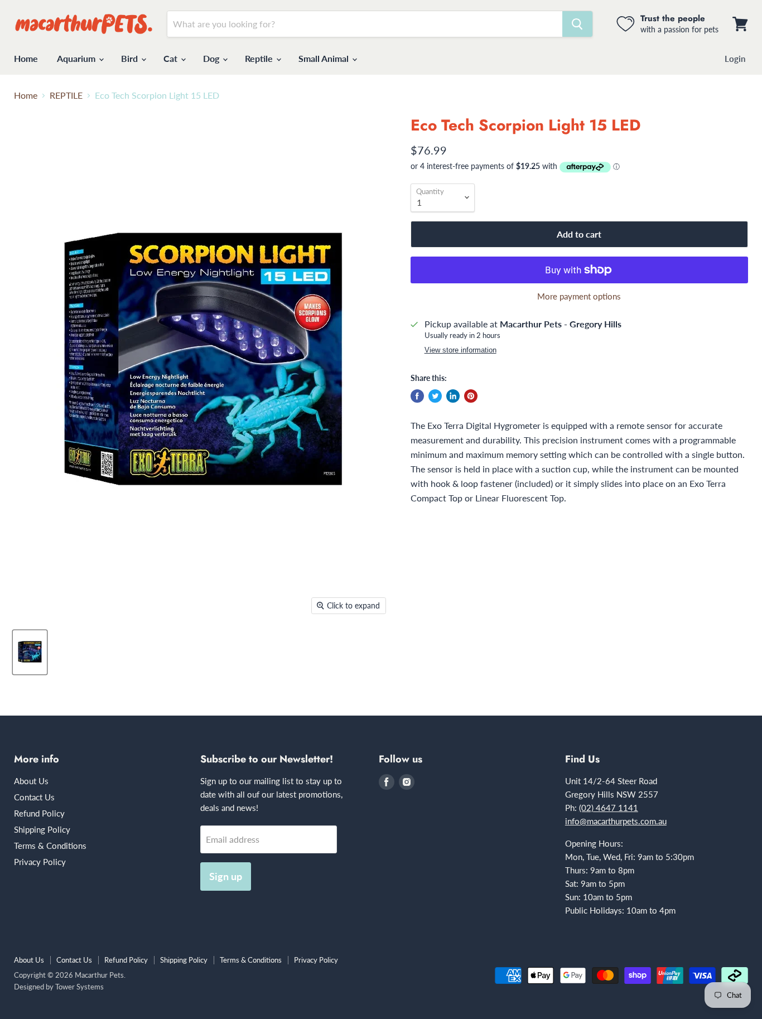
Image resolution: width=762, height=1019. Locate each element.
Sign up (225, 876)
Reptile (260, 58)
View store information (460, 350)
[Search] (577, 24)
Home (26, 58)
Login (735, 59)
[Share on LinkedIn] (453, 396)
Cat (171, 58)
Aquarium (77, 58)
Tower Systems (79, 986)
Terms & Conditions (50, 846)
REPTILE (66, 95)
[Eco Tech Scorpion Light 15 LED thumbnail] (30, 652)
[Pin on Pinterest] (471, 396)
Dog (212, 58)
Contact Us (34, 797)
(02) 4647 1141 (608, 808)
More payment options (579, 296)
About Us (31, 781)
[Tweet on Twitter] (435, 396)
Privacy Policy (40, 862)
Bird (130, 58)
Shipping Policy (42, 829)
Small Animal (324, 58)
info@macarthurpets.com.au (616, 821)
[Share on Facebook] (417, 396)
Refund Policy (39, 813)
